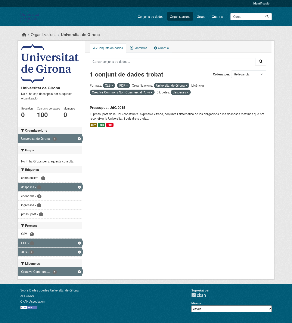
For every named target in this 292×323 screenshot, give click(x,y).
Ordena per (221, 74)
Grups (201, 16)
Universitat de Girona (80, 34)
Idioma (196, 303)
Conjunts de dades (150, 16)
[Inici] (24, 34)
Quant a (217, 16)
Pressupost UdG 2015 (107, 107)
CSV (93, 124)
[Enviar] (267, 16)
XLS (102, 124)
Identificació (261, 3)
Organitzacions (180, 16)
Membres (140, 48)
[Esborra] (112, 85)
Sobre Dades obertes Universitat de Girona (49, 290)
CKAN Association (32, 301)
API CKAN (27, 296)
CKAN (198, 295)
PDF (110, 124)
